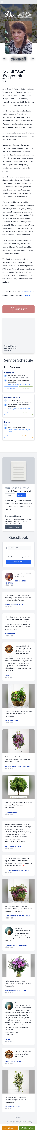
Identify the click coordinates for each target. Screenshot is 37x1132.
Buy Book (21, 495)
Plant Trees (26, 388)
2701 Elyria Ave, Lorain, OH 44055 (19, 384)
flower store (25, 295)
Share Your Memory (13, 527)
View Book (10, 495)
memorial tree (27, 291)
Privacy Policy (13, 1123)
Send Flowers (26, 436)
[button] (18, 696)
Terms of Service (24, 1123)
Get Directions (11, 388)
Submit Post (18, 562)
